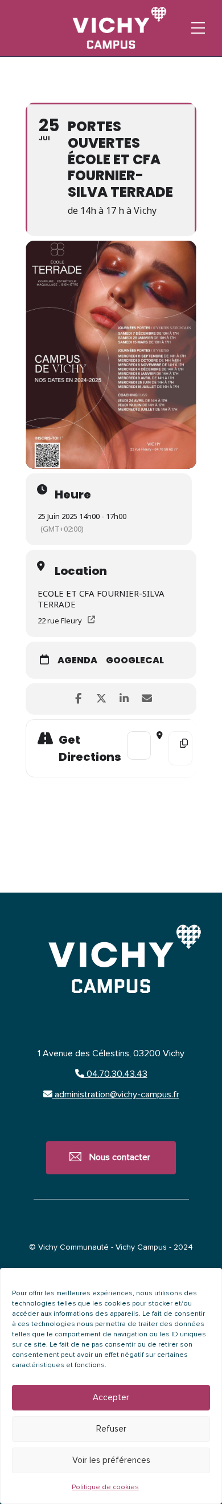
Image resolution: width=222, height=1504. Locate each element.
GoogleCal (135, 661)
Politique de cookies (105, 1487)
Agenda (77, 661)
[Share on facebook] (78, 699)
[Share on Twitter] (101, 699)
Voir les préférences (111, 1460)
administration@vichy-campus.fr (115, 1094)
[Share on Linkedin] (124, 699)
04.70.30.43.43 (115, 1074)
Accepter (111, 1397)
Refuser (111, 1429)
